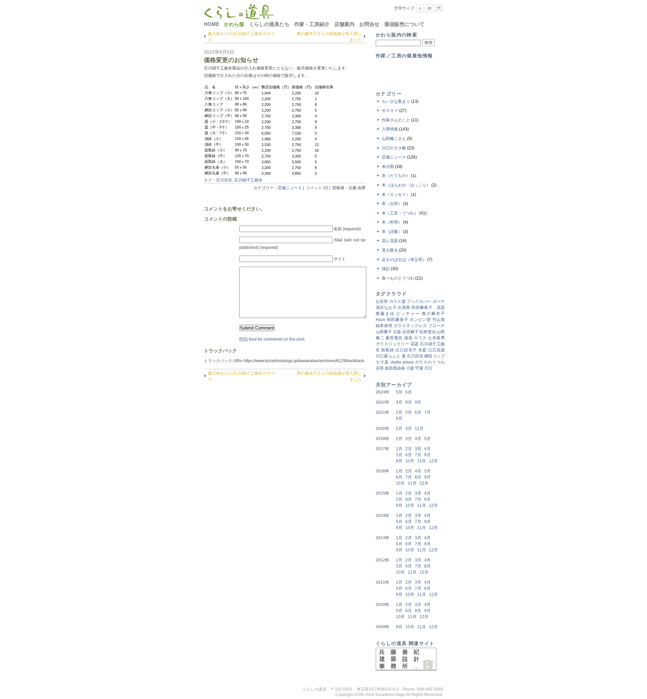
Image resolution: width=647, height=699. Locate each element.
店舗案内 (344, 24)
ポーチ (439, 301)
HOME (211, 24)
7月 (427, 412)
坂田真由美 (395, 368)
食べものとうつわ (398, 278)
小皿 (410, 368)
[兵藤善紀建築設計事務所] (406, 669)
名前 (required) (347, 229)
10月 (409, 461)
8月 (408, 402)
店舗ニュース (290, 187)
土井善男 (436, 338)
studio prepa (401, 362)
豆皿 (397, 331)
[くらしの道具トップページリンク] (239, 16)
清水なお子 (386, 307)
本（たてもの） (396, 175)
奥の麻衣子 (433, 313)
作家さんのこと (396, 120)
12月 (419, 428)
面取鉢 (387, 350)
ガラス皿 (397, 301)
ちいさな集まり (396, 101)
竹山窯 (438, 319)
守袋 (419, 368)
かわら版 (234, 24)
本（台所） (392, 203)
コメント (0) (317, 187)
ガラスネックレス (410, 325)
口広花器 (436, 350)
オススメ (390, 110)
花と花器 (390, 240)
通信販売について (404, 24)
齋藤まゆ (385, 313)
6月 (408, 392)
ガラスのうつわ (430, 362)
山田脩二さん (394, 138)
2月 (399, 412)
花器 (414, 344)
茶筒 (380, 368)
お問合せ (369, 24)
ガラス (420, 338)
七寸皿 (382, 362)
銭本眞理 (384, 325)
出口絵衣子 (406, 350)
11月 (421, 461)
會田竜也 (394, 338)
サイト (340, 259)
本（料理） (392, 222)
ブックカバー (419, 301)
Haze (381, 319)
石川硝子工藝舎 (248, 180)
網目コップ (434, 356)
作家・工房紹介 (312, 24)
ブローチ (436, 325)
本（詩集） (392, 231)
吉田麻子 (410, 331)
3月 (408, 428)
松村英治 (428, 331)
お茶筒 (382, 301)
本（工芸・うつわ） (400, 213)
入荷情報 (390, 129)
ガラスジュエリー (392, 344)
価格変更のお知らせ (231, 60)
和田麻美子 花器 (428, 307)
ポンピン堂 (420, 319)
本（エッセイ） (396, 194)
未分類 (388, 166)
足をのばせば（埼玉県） (404, 259)
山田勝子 (384, 331)
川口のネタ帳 (394, 148)
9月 (418, 402)
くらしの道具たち (269, 24)
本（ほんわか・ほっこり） (406, 185)
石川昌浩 (224, 180)
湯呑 (408, 338)
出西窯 (404, 307)
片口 (428, 368)
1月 (399, 448)
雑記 (386, 268)
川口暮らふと (388, 356)
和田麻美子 (397, 319)
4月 (399, 402)
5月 (399, 392)
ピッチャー (408, 313)
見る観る (390, 250)
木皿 (422, 350)
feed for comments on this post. (272, 339)
